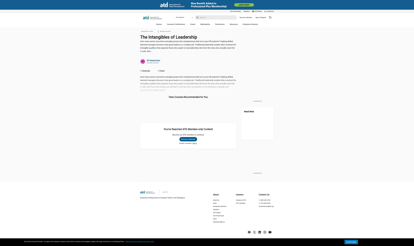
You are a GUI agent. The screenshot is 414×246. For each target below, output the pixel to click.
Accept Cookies (351, 242)
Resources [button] (234, 24)
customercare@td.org (266, 206)
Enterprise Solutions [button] (250, 24)
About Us (216, 200)
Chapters (216, 209)
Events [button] (192, 24)
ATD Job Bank (240, 203)
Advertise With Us (219, 222)
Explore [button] (159, 24)
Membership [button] (205, 24)
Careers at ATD (241, 200)
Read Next (249, 111)
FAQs (215, 203)
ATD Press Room (218, 216)
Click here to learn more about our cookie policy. (139, 241)
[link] (235, 11)
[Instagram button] (265, 232)
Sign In (194, 143)
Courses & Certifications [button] (176, 24)
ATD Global (216, 212)
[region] (207, 242)
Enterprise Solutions (219, 206)
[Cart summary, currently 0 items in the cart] (271, 17)
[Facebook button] (249, 232)
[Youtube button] (270, 232)
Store (215, 219)
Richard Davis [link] (155, 60)
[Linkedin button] (259, 232)
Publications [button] (220, 24)
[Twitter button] (254, 232)
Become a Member (246, 17)
